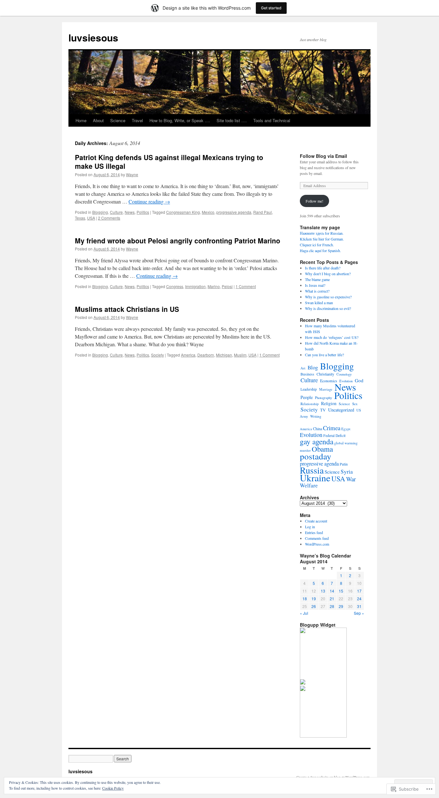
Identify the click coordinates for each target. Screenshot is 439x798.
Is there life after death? (322, 267)
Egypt (345, 428)
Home (81, 120)
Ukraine (315, 477)
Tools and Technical (271, 120)
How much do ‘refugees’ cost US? (331, 337)
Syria (347, 471)
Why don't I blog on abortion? (328, 273)
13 (323, 591)
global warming (346, 442)
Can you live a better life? (324, 354)
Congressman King (183, 212)
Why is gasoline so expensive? (328, 296)
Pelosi (227, 286)
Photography (323, 397)
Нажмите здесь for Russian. (322, 233)
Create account (316, 520)
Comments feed (317, 538)
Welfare (309, 485)
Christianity (325, 373)
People (306, 397)
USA (91, 218)
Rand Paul (262, 212)
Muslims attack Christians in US (127, 309)
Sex (355, 403)
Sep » (359, 613)
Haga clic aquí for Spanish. (320, 250)
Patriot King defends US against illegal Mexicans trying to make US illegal (169, 161)
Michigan (224, 355)
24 (359, 598)
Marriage (325, 389)
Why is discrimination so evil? (328, 308)
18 (304, 598)
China (317, 428)
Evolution (311, 435)
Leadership (308, 389)
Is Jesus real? (315, 285)
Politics (143, 212)
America (188, 355)
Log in (310, 526)
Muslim (240, 355)
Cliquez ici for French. (317, 244)
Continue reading (149, 201)
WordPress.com (317, 544)
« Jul (304, 613)
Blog (313, 367)
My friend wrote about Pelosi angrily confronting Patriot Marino (177, 240)
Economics (328, 380)
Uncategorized (341, 410)
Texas (80, 218)
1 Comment (246, 286)
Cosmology (344, 374)
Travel (137, 120)
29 (341, 606)
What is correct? (317, 291)
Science (117, 120)
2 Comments (109, 218)
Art (302, 368)
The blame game (317, 279)
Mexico (208, 212)
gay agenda (316, 441)
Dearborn (205, 355)
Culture (116, 212)
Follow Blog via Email (323, 156)
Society (157, 355)
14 (332, 591)
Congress (174, 286)
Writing (315, 416)
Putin (344, 464)
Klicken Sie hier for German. (322, 238)
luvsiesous (93, 37)
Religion (328, 403)
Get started (271, 7)
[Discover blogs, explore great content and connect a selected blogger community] (302, 631)
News (130, 212)
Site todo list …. (232, 120)
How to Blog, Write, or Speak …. (179, 120)
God (359, 380)
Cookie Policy (113, 788)
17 (359, 591)
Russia (312, 470)
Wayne (132, 174)
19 (313, 598)
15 (341, 591)
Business (307, 374)
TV (323, 410)
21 (332, 598)
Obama (322, 449)
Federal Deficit (334, 435)
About (98, 120)
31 (359, 606)
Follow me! (314, 201)
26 (313, 606)
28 (332, 606)
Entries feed (314, 532)
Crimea (331, 428)
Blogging (100, 212)
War (351, 479)
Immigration (195, 286)
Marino (214, 286)
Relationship (309, 403)
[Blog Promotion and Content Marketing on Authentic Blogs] (302, 682)
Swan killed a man (319, 302)
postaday (315, 456)
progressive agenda (233, 212)
